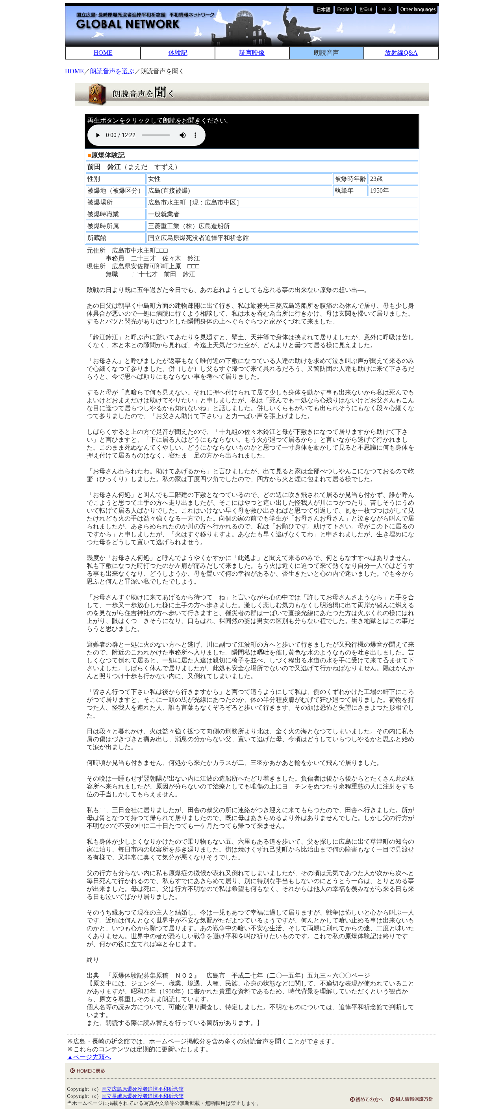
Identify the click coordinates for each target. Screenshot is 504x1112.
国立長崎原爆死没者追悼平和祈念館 (142, 1096)
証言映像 (252, 52)
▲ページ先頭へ (89, 1057)
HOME (103, 52)
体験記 (178, 52)
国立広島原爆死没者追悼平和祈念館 (142, 1089)
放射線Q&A (401, 52)
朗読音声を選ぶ (112, 71)
